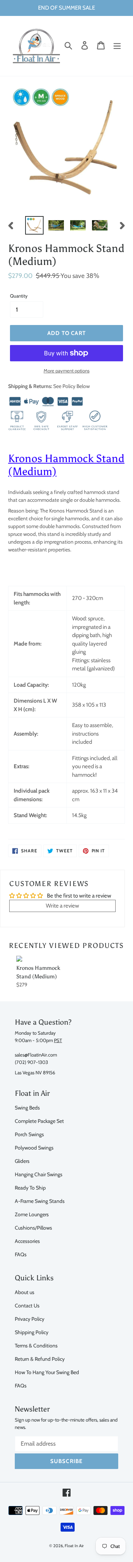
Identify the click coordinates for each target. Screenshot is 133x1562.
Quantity (19, 296)
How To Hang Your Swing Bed (47, 1372)
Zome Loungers (32, 1214)
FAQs (21, 1254)
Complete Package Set (39, 1121)
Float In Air (74, 1545)
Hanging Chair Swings (38, 1174)
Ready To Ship (30, 1187)
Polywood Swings (34, 1147)
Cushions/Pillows (33, 1227)
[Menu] (117, 45)
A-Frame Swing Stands (40, 1201)
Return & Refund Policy (40, 1359)
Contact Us (27, 1305)
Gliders (22, 1161)
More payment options (66, 371)
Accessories (27, 1241)
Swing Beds (27, 1107)
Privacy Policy (29, 1319)
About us (24, 1292)
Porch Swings (29, 1134)
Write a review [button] (62, 905)
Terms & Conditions (36, 1345)
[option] (34, 225)
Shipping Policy (31, 1332)
